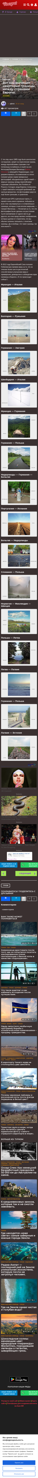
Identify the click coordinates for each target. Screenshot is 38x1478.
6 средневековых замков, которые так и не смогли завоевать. (18, 1204)
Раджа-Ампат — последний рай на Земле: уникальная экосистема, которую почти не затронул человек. (18, 1269)
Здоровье (4, 987)
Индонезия (29, 1262)
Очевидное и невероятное (16, 1058)
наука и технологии (28, 1091)
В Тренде (8, 12)
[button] (24, 5)
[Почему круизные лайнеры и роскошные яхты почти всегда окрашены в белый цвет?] (19, 1078)
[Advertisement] (19, 36)
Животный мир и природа (9, 1262)
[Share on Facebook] (5, 114)
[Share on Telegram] (16, 114)
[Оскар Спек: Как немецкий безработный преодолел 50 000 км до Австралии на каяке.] (19, 1151)
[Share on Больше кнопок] (23, 114)
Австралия (25, 1162)
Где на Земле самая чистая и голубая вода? (19, 1308)
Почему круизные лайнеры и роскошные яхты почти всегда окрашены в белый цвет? (17, 1097)
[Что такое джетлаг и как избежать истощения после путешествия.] (19, 974)
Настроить (19, 1468)
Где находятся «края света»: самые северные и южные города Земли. (18, 1235)
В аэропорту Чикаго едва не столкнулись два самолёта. (16, 1063)
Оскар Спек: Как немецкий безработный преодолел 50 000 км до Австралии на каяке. (18, 1171)
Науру (15, 1023)
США (8, 947)
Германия (4, 1163)
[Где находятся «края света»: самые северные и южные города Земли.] (19, 1220)
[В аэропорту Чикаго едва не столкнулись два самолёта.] (19, 1046)
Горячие (22, 12)
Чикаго (13, 1059)
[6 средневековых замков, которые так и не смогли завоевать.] (19, 1188)
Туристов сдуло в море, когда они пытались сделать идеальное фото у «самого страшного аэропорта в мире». (17, 1130)
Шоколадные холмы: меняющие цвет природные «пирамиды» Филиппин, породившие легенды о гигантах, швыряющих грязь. (17, 1344)
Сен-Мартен (19, 1124)
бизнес (9, 1023)
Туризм (6, 79)
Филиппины (29, 1336)
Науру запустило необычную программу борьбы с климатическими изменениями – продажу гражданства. (18, 1029)
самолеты (29, 1058)
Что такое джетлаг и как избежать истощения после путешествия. (16, 992)
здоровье (18, 987)
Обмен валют (25, 1401)
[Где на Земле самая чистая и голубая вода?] (19, 1291)
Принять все (19, 1462)
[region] (19, 1456)
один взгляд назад (15, 1163)
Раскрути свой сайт (9, 1401)
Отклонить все (19, 1474)
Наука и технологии (8, 1091)
